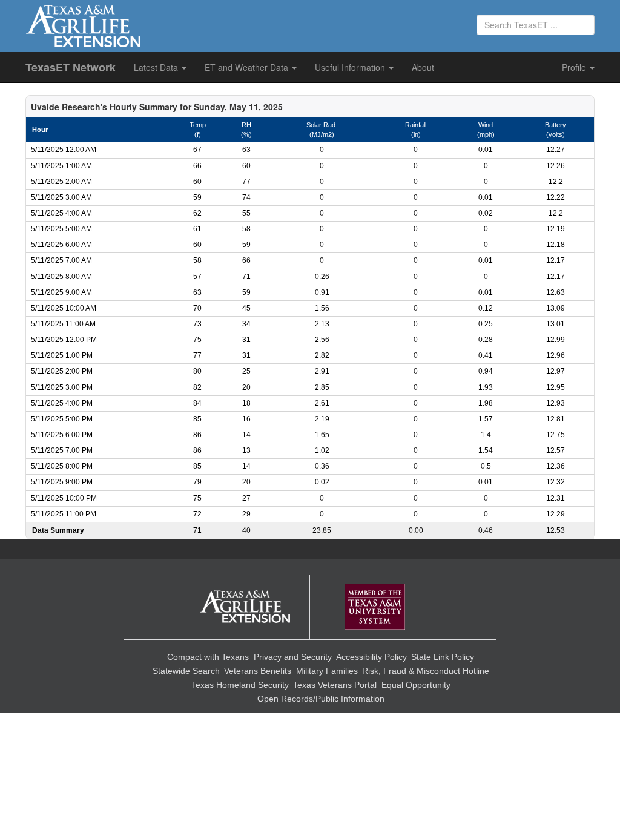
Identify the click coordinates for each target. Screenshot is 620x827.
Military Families (327, 671)
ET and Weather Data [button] (248, 67)
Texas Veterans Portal (335, 685)
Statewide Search (186, 671)
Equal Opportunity (415, 685)
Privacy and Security (293, 657)
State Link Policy (442, 657)
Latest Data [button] (157, 67)
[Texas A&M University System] (375, 607)
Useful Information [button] (351, 67)
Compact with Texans (208, 657)
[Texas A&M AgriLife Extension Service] (245, 607)
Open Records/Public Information (320, 698)
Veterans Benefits (257, 671)
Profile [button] (575, 67)
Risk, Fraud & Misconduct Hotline (425, 671)
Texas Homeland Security (240, 685)
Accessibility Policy (371, 657)
